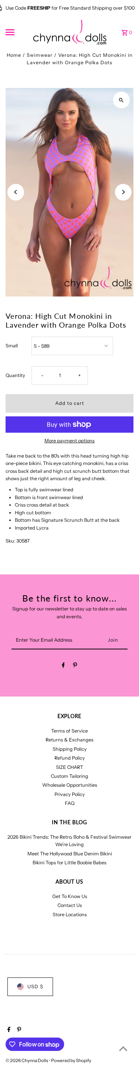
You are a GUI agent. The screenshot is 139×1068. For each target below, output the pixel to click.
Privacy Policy (69, 794)
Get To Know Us (69, 896)
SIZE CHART (69, 767)
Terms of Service (69, 731)
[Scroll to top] (123, 1048)
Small (12, 345)
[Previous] (15, 192)
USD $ (35, 986)
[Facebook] (63, 666)
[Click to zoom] (121, 100)
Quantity (15, 375)
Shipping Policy (70, 749)
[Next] (123, 192)
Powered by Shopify (71, 1060)
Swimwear (40, 55)
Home (14, 55)
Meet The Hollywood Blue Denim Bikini (69, 853)
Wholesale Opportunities (69, 785)
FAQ (70, 803)
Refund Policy (69, 758)
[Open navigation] (16, 32)
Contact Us (69, 905)
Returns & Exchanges (69, 740)
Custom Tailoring (69, 776)
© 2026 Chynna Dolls (27, 1060)
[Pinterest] (75, 666)
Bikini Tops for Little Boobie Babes (69, 862)
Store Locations (70, 914)
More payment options (69, 440)
